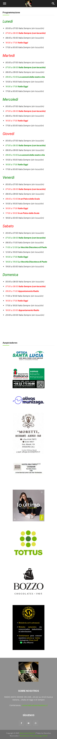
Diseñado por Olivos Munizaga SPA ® (33, 736)
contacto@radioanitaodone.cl (35, 705)
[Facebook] (21, 723)
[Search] (53, 3)
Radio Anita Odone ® (27, 733)
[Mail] (28, 723)
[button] (4, 3)
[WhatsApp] (35, 723)
